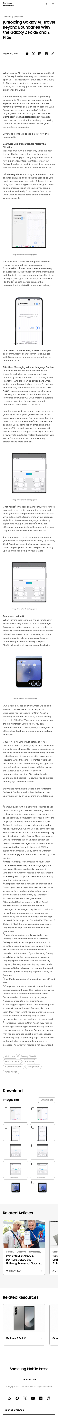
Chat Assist (11, 1072)
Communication (13, 1067)
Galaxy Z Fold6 (28, 1056)
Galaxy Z (7, 17)
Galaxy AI (18, 17)
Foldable (29, 1062)
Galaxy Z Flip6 (12, 1062)
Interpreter (33, 1067)
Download (47, 1100)
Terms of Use (29, 1379)
